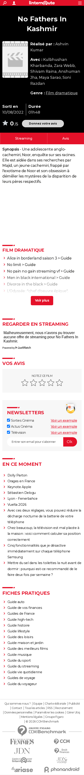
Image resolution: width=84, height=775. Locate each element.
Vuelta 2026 (17, 504)
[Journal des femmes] (22, 742)
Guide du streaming (23, 666)
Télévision (18, 432)
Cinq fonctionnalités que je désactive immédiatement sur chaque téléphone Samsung (38, 551)
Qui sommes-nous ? (17, 703)
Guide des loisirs (20, 637)
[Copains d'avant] (22, 760)
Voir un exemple (64, 420)
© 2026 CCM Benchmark (42, 721)
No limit (14, 265)
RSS (49, 708)
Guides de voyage (21, 678)
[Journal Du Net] (22, 751)
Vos (65, 138)
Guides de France (21, 613)
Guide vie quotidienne (24, 672)
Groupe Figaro (54, 717)
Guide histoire (18, 625)
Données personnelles (18, 712)
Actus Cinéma (21, 426)
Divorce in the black (25, 284)
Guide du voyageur (22, 684)
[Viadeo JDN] (62, 760)
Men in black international (31, 278)
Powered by (8, 347)
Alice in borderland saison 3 (32, 258)
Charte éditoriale (55, 703)
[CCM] (62, 742)
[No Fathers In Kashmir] (15, 59)
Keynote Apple (19, 487)
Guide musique (19, 655)
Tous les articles (35, 708)
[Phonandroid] (62, 769)
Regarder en (23, 138)
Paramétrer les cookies (49, 712)
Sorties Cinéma (22, 420)
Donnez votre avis (43, 123)
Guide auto (15, 602)
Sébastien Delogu (21, 493)
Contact (17, 708)
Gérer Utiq (73, 712)
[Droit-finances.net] (62, 751)
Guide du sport (19, 660)
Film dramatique (62, 93)
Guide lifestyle (18, 631)
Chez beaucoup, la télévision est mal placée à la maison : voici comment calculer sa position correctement (44, 534)
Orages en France (21, 481)
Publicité (74, 703)
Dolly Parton (17, 475)
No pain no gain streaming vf (33, 271)
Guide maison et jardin (25, 643)
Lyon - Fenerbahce (22, 498)
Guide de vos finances (24, 608)
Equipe (37, 703)
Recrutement (64, 708)
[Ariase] (22, 769)
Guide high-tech (20, 619)
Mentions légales (31, 717)
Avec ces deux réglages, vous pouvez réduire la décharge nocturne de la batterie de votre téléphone (44, 516)
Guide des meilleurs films (27, 649)
